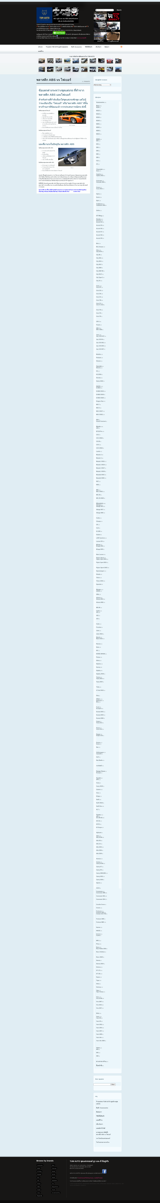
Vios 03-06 (99, 998)
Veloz (98, 983)
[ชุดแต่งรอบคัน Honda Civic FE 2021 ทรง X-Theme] (84, 69)
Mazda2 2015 (100, 474)
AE (97, 816)
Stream (98, 361)
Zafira (98, 210)
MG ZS (98, 495)
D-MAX (98, 388)
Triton (98, 577)
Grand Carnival (101, 421)
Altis (97, 836)
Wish (97, 1013)
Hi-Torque (99, 827)
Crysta (98, 935)
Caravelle (98, 753)
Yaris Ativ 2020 (100, 1040)
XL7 (97, 809)
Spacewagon (100, 571)
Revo (97, 947)
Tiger (97, 980)
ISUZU (98, 386)
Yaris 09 (98, 1021)
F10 (97, 160)
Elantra (98, 367)
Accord (98, 220)
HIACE (98, 930)
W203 (98, 130)
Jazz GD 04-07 (100, 336)
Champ (98, 521)
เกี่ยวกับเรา (98, 47)
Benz (98, 106)
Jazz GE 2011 (100, 342)
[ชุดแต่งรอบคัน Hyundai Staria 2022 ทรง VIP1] (84, 61)
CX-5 (97, 444)
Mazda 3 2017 (100, 468)
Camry (98, 862)
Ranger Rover (100, 771)
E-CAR (98, 531)
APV (97, 779)
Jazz (97, 334)
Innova (98, 934)
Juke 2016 (99, 634)
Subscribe (121, 47)
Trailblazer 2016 (100, 205)
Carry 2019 (99, 786)
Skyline (98, 664)
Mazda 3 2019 (100, 471)
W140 (98, 120)
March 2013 (99, 638)
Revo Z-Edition (100, 952)
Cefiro (98, 611)
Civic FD (98, 310)
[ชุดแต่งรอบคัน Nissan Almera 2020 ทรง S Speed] (109, 61)
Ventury (98, 987)
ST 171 (98, 970)
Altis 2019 (99, 853)
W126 (98, 117)
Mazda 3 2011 (100, 461)
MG (97, 490)
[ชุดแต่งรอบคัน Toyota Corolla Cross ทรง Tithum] (118, 61)
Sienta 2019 (100, 963)
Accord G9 (99, 238)
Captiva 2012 (99, 175)
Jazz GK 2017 (100, 349)
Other (98, 699)
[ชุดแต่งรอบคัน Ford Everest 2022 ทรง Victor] (75, 61)
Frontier (98, 627)
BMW (98, 139)
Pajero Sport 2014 (101, 559)
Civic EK (98, 293)
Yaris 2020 (99, 1034)
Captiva (98, 174)
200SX (98, 591)
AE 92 (98, 824)
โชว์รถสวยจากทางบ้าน (102, 1142)
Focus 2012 (99, 729)
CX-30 (98, 441)
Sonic (98, 197)
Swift (97, 799)
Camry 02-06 (99, 863)
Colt (97, 528)
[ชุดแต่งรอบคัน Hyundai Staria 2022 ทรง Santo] (41, 69)
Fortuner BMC (100, 922)
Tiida (97, 687)
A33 (97, 618)
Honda (98, 219)
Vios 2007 (99, 1001)
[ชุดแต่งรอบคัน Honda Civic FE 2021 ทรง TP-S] (50, 69)
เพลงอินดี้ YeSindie (98, 1177)
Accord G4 (99, 222)
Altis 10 (98, 843)
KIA (97, 419)
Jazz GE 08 (99, 339)
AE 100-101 (99, 817)
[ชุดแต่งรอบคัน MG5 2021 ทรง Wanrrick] (101, 69)
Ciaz (97, 793)
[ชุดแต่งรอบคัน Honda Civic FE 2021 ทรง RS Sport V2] (58, 69)
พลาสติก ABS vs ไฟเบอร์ (53, 80)
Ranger (98, 734)
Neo (97, 747)
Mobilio (98, 354)
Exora (98, 744)
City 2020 (98, 267)
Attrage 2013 (99, 506)
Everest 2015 (99, 711)
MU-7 (97, 404)
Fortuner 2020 (100, 919)
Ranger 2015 (99, 735)
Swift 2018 (99, 803)
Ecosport (98, 708)
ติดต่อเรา (107, 47)
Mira (97, 702)
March (98, 637)
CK (97, 524)
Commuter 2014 (100, 899)
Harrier (98, 927)
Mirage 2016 (99, 546)
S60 (97, 1056)
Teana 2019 (99, 681)
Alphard (98, 832)
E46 (97, 150)
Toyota (98, 814)
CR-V (97, 321)
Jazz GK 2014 (100, 346)
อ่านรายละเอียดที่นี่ (81, 38)
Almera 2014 (99, 599)
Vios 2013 (99, 1005)
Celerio (98, 789)
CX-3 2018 (99, 438)
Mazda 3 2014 (100, 464)
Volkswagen (100, 752)
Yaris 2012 (99, 1024)
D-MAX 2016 (100, 394)
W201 (98, 124)
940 (97, 1052)
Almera (98, 597)
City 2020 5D (99, 271)
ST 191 (98, 973)
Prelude (98, 357)
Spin (97, 200)
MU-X (98, 408)
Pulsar (98, 657)
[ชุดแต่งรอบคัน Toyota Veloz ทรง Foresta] (41, 61)
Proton (98, 742)
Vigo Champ (99, 991)
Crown (98, 907)
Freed (98, 325)
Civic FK (98, 316)
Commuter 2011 (100, 896)
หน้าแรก (40, 47)
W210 (98, 134)
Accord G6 (99, 228)
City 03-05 (99, 251)
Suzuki (98, 778)
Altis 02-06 (99, 837)
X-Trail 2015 (100, 690)
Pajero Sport (100, 557)
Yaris (97, 1016)
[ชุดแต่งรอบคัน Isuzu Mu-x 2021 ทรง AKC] (92, 61)
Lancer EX (99, 541)
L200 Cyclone (100, 538)
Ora (97, 695)
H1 (97, 371)
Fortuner (99, 911)
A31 (97, 612)
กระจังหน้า (99, 765)
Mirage (98, 544)
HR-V (97, 328)
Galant (98, 534)
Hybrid (98, 883)
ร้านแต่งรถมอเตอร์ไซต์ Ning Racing (85, 1177)
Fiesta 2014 (99, 722)
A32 (97, 615)
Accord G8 (99, 235)
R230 (97, 107)
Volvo (98, 1048)
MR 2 (97, 940)
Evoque (98, 772)
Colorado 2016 (100, 182)
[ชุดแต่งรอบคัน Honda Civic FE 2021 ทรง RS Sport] (67, 69)
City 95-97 (99, 274)
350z (97, 594)
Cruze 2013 (99, 188)
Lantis (98, 451)
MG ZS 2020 (100, 498)
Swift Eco (99, 806)
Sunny (98, 667)
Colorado (99, 180)
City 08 (98, 254)
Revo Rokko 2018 (101, 948)
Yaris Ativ (99, 1037)
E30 (97, 140)
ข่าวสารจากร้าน (101, 1061)
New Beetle (99, 760)
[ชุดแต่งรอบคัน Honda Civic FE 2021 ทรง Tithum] (75, 69)
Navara (98, 644)
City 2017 (98, 264)
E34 (97, 144)
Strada (98, 574)
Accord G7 (99, 231)
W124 (98, 114)
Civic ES (98, 297)
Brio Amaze (99, 246)
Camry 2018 (99, 879)
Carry (98, 783)
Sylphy (98, 670)
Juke (97, 630)
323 (97, 428)
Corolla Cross (100, 904)
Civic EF (98, 287)
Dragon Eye (100, 401)
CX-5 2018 (99, 448)
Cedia (98, 518)
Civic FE (98, 313)
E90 (97, 157)
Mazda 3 (98, 458)
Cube (98, 624)
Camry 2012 (99, 876)
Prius (97, 944)
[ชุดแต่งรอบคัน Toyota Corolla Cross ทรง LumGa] (118, 69)
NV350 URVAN (100, 654)
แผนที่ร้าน (40, 51)
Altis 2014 (99, 847)
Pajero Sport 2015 (101, 567)
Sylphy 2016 (100, 674)
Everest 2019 (99, 715)
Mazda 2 (98, 454)
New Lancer (100, 554)
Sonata (98, 377)
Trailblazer (99, 204)
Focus (98, 728)
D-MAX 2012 (100, 391)
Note (97, 647)
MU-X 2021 (99, 414)
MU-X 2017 (99, 411)
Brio (97, 243)
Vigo (97, 990)
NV (97, 650)
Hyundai (99, 366)
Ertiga (98, 796)
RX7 (97, 481)
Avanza (98, 858)
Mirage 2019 (99, 549)
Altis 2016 (99, 850)
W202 (98, 127)
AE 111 (98, 821)
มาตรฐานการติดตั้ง (102, 1132)
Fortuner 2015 (100, 912)
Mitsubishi (99, 503)
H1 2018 (98, 374)
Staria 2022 (99, 381)
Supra (98, 977)
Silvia (98, 660)
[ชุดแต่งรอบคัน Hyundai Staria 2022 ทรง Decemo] (101, 61)
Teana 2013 (99, 678)
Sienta (98, 960)
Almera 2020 (99, 602)
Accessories (100, 102)
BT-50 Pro (99, 431)
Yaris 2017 (99, 1031)
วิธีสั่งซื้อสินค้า (88, 47)
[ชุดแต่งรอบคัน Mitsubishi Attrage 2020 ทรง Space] (109, 69)
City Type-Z (99, 277)
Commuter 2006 (100, 892)
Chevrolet (99, 169)
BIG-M (98, 607)
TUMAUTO (87, 81)
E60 (97, 154)
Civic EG (98, 290)
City (97, 250)
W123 (98, 110)
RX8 (97, 484)
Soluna (98, 967)
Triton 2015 (99, 581)
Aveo (97, 171)
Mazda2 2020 (100, 478)
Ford (97, 707)
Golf (97, 757)
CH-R (97, 888)
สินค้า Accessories (76, 47)
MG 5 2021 (99, 491)
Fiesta (98, 721)
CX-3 (97, 434)
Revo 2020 (99, 957)
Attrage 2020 (99, 512)
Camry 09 (99, 870)
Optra (98, 194)
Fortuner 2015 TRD (101, 913)
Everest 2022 (99, 718)
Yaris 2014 (99, 1027)
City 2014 (98, 261)
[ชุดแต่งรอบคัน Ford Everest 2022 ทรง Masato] (67, 61)
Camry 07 (99, 866)
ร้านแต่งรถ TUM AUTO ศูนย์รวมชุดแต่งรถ (57, 47)
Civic (97, 286)
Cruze (98, 187)
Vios (97, 997)
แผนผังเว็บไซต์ (100, 1128)
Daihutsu (99, 700)
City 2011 (98, 258)
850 (97, 1049)
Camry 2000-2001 (101, 873)
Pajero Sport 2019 (101, 562)
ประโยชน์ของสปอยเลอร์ (103, 1138)
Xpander (98, 584)
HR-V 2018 (99, 329)
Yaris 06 (98, 1018)
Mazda (98, 426)
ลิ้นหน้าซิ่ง (99, 1065)
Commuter (99, 891)
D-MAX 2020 (100, 398)
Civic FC (98, 303)
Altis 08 (98, 840)
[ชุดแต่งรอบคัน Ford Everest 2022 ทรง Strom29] (58, 61)
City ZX (98, 280)
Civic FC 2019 (100, 304)
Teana (98, 677)
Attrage (98, 505)
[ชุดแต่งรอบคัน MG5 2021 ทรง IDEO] (92, 69)
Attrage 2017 (99, 509)
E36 (97, 147)
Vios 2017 (99, 1008)
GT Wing (99, 215)
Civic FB (98, 300)
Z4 (97, 164)
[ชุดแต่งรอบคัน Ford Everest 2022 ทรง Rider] (50, 61)
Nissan (98, 589)
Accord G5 (99, 225)
